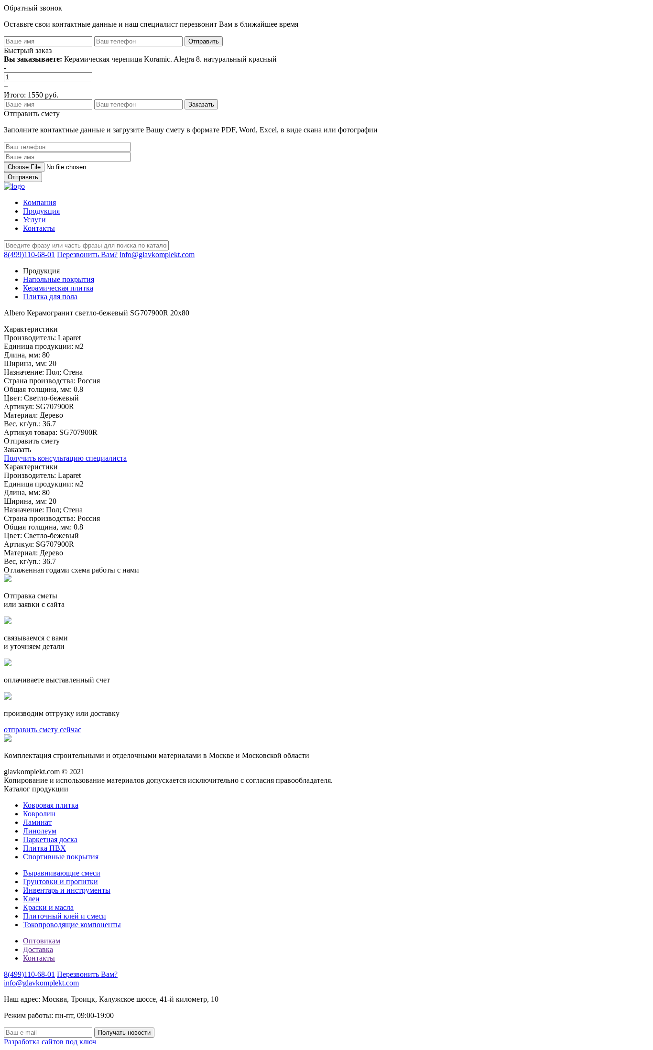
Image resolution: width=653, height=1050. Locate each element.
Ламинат (37, 822)
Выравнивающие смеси (61, 873)
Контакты (39, 228)
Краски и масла (48, 907)
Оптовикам (41, 941)
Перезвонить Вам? (87, 254)
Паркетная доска (50, 839)
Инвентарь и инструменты (66, 890)
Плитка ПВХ (44, 848)
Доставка (38, 949)
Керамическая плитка (58, 288)
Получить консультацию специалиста (65, 458)
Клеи (31, 899)
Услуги (34, 220)
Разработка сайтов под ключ (50, 1042)
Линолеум (39, 831)
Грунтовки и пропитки (60, 881)
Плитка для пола (50, 296)
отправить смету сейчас (42, 729)
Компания (39, 202)
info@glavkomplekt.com (157, 254)
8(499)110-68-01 (29, 254)
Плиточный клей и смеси (64, 916)
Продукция (41, 211)
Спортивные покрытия (60, 857)
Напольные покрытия (58, 279)
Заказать (17, 449)
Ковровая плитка (50, 805)
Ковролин (39, 814)
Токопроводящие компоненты (72, 924)
